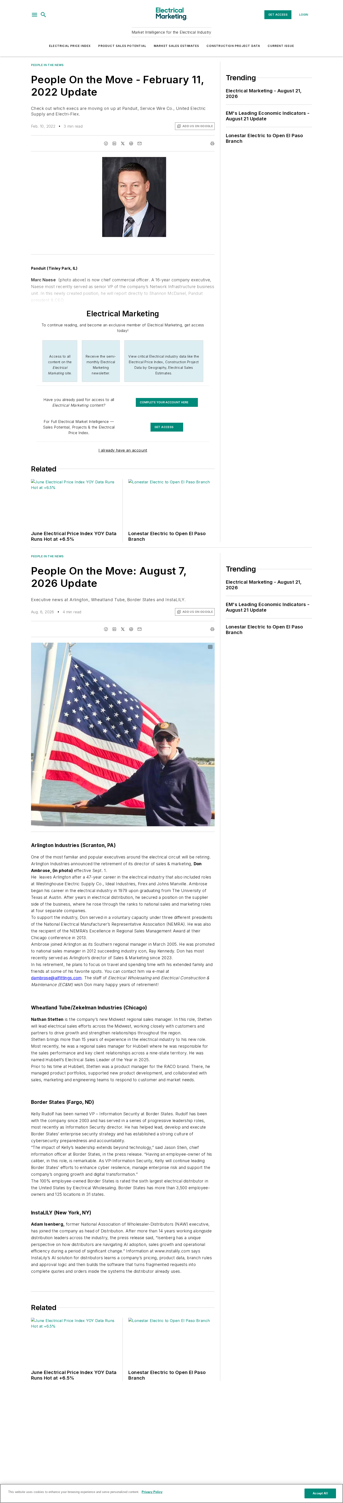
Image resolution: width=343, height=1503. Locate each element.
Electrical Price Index (70, 46)
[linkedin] (114, 143)
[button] (34, 14)
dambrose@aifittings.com (56, 977)
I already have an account (122, 450)
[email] (139, 143)
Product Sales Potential (122, 46)
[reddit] (131, 143)
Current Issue (281, 46)
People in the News (47, 65)
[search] (43, 14)
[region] (171, 1493)
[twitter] (122, 143)
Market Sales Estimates (176, 46)
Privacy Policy (152, 1492)
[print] (212, 143)
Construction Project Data (233, 46)
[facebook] (106, 143)
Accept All (320, 1493)
